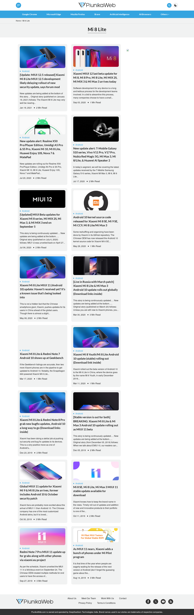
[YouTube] (163, 601)
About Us (72, 598)
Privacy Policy (85, 603)
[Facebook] (148, 601)
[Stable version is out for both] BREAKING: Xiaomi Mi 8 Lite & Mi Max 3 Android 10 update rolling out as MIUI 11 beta (95, 423)
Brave (97, 14)
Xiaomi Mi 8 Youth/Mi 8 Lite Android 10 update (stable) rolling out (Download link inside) (96, 358)
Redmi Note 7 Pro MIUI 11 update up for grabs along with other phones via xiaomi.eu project (42, 556)
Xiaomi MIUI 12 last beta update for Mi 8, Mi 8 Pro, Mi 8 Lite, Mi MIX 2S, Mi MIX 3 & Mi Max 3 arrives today (95, 77)
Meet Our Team (89, 598)
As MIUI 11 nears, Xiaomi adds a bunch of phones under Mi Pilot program (93, 553)
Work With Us (107, 598)
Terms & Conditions (106, 603)
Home (18, 20)
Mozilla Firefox (78, 14)
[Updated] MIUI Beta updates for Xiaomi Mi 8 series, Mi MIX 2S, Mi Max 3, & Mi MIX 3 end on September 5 (40, 220)
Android (25, 71)
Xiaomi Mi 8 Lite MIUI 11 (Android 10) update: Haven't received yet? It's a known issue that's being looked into (42, 291)
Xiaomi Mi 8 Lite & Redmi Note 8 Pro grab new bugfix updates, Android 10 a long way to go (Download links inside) (42, 425)
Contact (122, 598)
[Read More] (42, 57)
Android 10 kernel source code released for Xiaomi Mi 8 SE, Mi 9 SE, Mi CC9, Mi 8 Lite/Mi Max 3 (95, 221)
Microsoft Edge (54, 14)
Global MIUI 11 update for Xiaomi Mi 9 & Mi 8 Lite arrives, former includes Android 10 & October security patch (40, 492)
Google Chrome (29, 14)
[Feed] (170, 601)
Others (164, 14)
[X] (155, 601)
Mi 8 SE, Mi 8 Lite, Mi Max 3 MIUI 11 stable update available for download (95, 491)
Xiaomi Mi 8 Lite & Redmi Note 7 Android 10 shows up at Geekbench (41, 355)
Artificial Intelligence (119, 14)
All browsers (145, 14)
